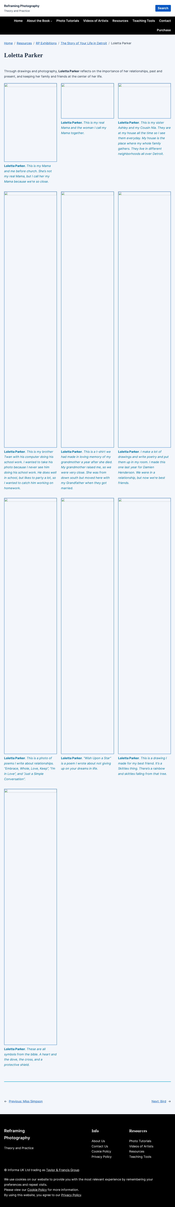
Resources (24, 43)
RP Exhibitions (46, 43)
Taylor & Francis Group (62, 1170)
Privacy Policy (71, 1195)
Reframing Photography (21, 6)
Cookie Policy (37, 1189)
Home (18, 20)
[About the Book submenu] (51, 21)
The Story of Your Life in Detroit (84, 43)
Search (163, 8)
